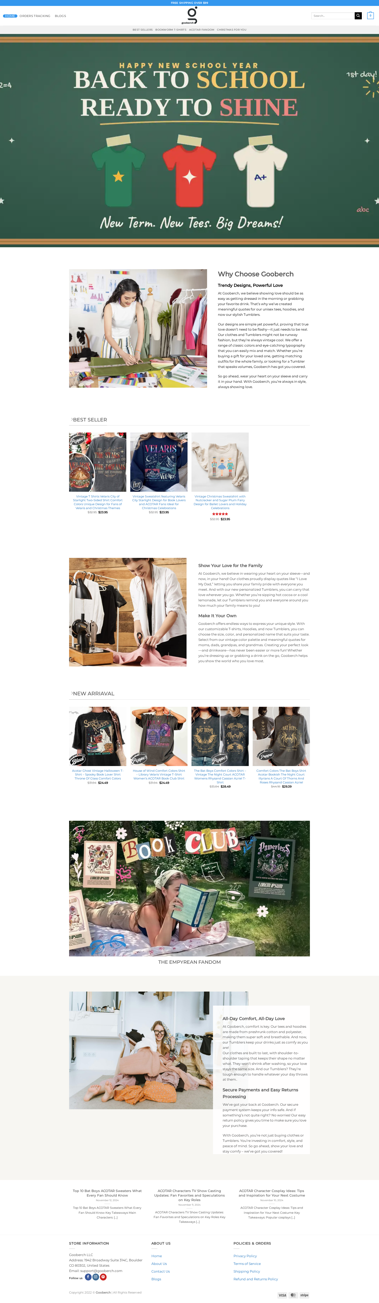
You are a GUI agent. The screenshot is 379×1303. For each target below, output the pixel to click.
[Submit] (358, 15)
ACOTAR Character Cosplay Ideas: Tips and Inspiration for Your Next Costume (272, 1193)
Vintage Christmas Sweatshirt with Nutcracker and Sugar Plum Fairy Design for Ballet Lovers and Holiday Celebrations (220, 502)
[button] (370, 16)
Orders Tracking (35, 16)
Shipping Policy (247, 1271)
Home (10, 16)
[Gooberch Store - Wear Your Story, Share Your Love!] (189, 16)
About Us (159, 1264)
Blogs (60, 16)
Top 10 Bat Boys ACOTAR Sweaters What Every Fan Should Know (107, 1193)
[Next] (310, 754)
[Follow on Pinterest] (103, 1277)
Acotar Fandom (201, 29)
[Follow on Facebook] (88, 1277)
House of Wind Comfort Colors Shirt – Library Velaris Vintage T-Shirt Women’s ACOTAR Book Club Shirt (159, 774)
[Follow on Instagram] (95, 1277)
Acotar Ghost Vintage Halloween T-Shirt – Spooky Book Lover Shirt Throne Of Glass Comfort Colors (98, 774)
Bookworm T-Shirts (170, 29)
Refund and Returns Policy (256, 1279)
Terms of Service (247, 1264)
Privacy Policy (245, 1256)
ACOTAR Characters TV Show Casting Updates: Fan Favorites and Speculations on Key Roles (189, 1195)
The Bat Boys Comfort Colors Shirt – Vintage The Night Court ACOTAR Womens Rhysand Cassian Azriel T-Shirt (220, 776)
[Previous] (69, 754)
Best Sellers (143, 29)
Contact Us (160, 1271)
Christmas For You (231, 29)
